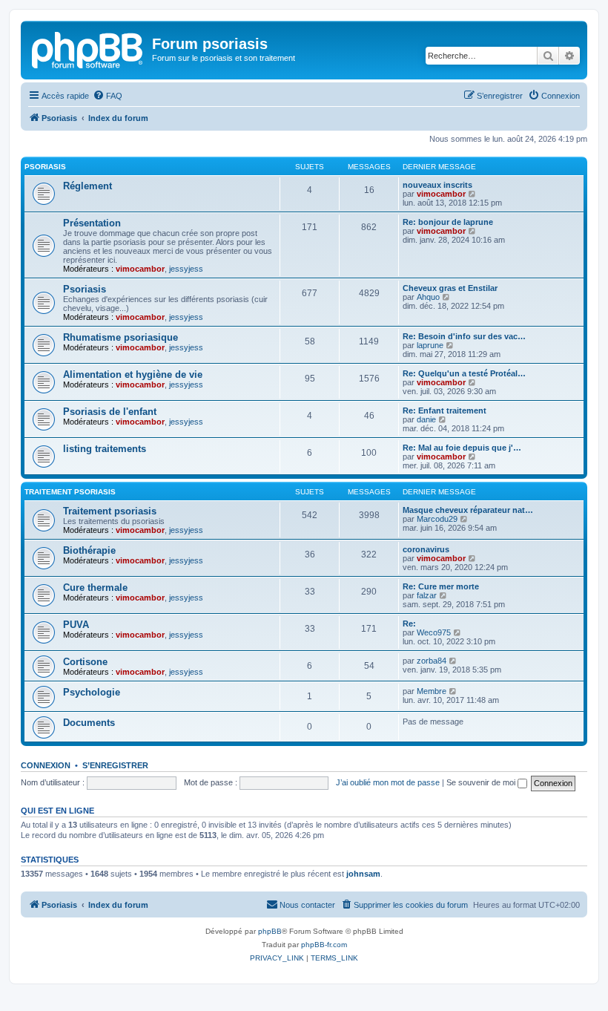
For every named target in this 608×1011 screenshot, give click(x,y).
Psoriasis (45, 167)
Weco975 (434, 632)
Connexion (45, 765)
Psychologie (91, 692)
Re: (409, 623)
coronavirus (426, 549)
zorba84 (431, 660)
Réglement (87, 186)
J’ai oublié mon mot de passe (388, 782)
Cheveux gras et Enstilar (450, 288)
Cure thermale (95, 587)
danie (426, 419)
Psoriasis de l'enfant (109, 411)
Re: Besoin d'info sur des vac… (464, 336)
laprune (430, 345)
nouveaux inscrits (437, 184)
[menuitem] (107, 96)
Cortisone (85, 661)
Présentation (92, 223)
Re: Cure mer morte (441, 586)
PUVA (76, 624)
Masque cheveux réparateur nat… (468, 510)
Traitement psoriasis (70, 492)
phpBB (270, 931)
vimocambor (441, 193)
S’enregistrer (115, 765)
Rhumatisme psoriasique (120, 337)
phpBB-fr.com (324, 944)
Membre (431, 691)
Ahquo (428, 296)
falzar (427, 595)
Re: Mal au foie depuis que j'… (462, 447)
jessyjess (186, 268)
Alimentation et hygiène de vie (132, 374)
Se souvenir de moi (482, 782)
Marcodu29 (437, 518)
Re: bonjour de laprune (448, 221)
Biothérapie (89, 550)
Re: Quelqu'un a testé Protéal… (464, 373)
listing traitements (104, 448)
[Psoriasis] (88, 48)
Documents (89, 722)
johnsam (363, 873)
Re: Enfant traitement (444, 410)
